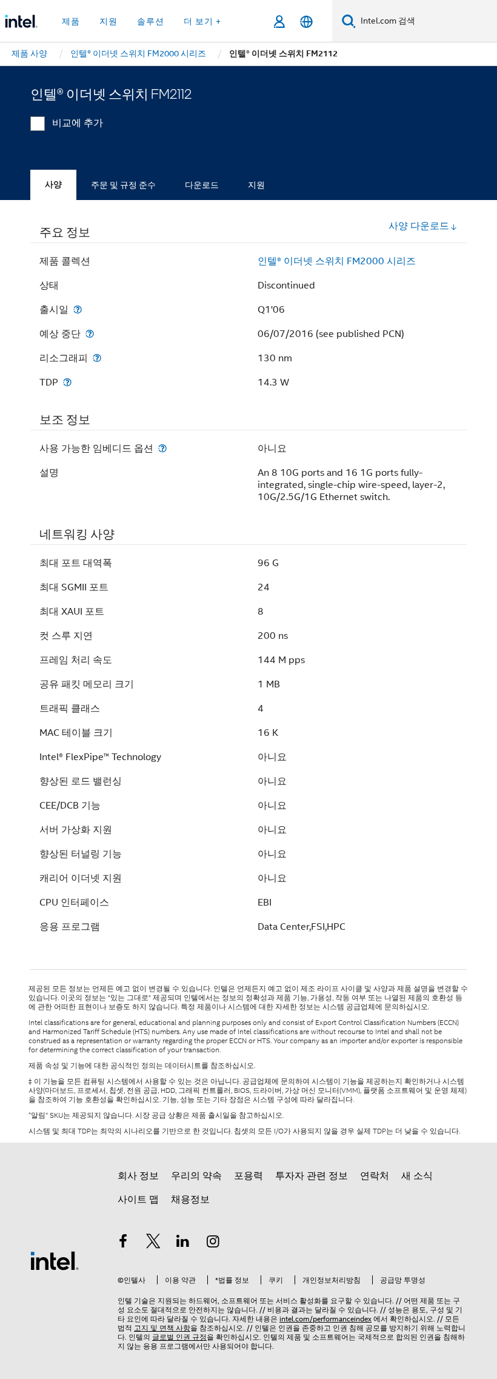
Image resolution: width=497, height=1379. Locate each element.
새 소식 (417, 1176)
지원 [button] (108, 21)
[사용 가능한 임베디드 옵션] (162, 448)
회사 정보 (138, 1176)
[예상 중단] (89, 334)
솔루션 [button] (150, 21)
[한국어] (306, 21)
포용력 (248, 1176)
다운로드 (202, 184)
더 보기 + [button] (202, 21)
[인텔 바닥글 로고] (54, 1260)
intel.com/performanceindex (325, 1318)
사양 (53, 184)
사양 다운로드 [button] (419, 226)
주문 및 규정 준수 (123, 184)
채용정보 (190, 1200)
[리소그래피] (97, 358)
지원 (256, 184)
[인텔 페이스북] (123, 1243)
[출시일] (77, 309)
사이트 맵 (138, 1200)
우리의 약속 (196, 1176)
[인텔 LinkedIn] (183, 1243)
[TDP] (67, 382)
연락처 (374, 1176)
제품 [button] (71, 21)
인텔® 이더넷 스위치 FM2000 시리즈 (337, 261)
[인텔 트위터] (153, 1243)
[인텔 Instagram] (213, 1243)
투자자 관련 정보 (311, 1176)
